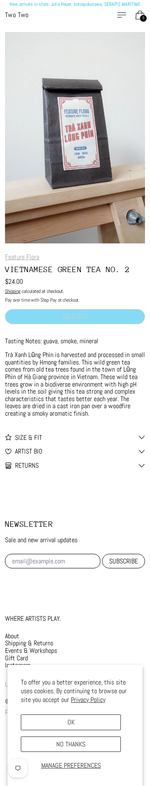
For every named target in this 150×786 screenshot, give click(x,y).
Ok (71, 722)
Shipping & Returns (29, 643)
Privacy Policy (88, 699)
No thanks (70, 744)
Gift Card (16, 658)
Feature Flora (22, 257)
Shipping (12, 291)
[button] (75, 137)
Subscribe (123, 561)
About (12, 636)
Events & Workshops (31, 650)
